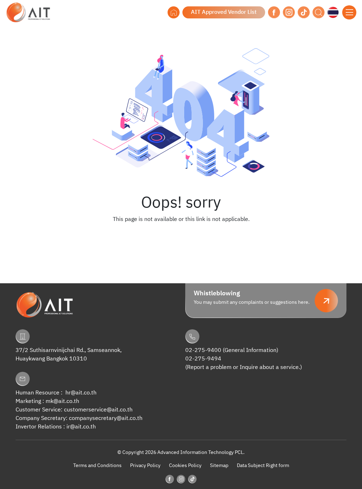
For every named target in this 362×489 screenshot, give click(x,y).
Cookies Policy (185, 465)
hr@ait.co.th (81, 393)
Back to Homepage (181, 233)
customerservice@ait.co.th (98, 410)
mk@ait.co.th (62, 401)
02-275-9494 (203, 359)
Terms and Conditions (97, 465)
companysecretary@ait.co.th (105, 418)
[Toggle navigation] (349, 12)
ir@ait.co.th (81, 427)
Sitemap (219, 465)
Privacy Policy (145, 465)
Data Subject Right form (263, 465)
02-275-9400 (203, 350)
